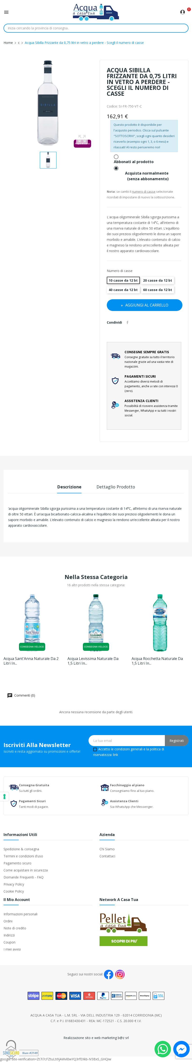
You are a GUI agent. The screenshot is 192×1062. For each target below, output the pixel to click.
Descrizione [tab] (69, 487)
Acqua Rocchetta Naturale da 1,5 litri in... (157, 661)
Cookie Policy (14, 891)
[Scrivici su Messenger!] (181, 1049)
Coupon (9, 942)
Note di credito (15, 928)
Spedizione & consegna (21, 849)
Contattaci (107, 856)
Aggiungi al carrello (146, 305)
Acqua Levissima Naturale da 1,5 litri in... (92, 661)
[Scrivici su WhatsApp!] (163, 1049)
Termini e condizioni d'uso (23, 856)
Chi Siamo (107, 849)
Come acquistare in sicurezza (26, 870)
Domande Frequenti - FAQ (24, 877)
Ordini (8, 921)
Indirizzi (9, 935)
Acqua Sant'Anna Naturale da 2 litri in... (31, 661)
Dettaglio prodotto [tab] (115, 487)
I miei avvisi (12, 949)
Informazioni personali (20, 914)
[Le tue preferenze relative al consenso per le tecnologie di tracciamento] (4, 796)
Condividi (128, 322)
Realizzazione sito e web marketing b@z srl (96, 1037)
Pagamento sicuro (17, 863)
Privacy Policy (14, 884)
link (115, 754)
